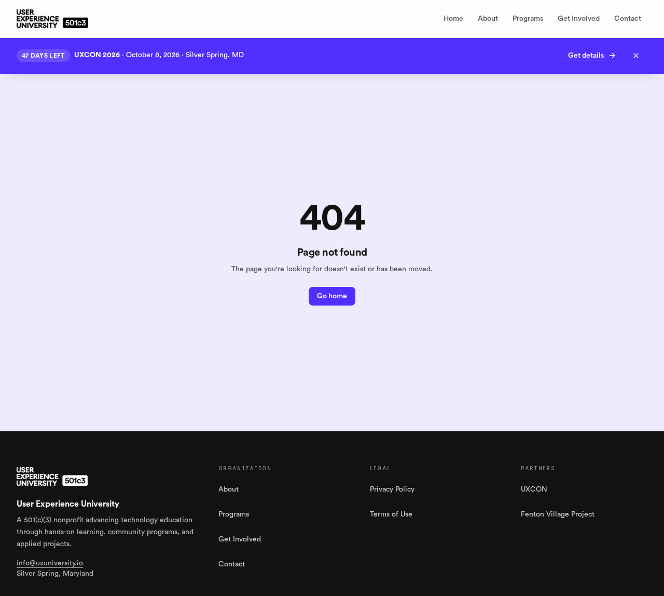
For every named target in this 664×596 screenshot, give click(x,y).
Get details (586, 55)
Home (453, 18)
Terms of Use (391, 514)
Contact (627, 18)
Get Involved (579, 18)
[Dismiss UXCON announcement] (636, 55)
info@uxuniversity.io (50, 563)
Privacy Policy (392, 489)
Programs (528, 18)
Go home (332, 296)
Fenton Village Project (557, 514)
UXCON (534, 489)
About (488, 18)
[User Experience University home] (52, 476)
